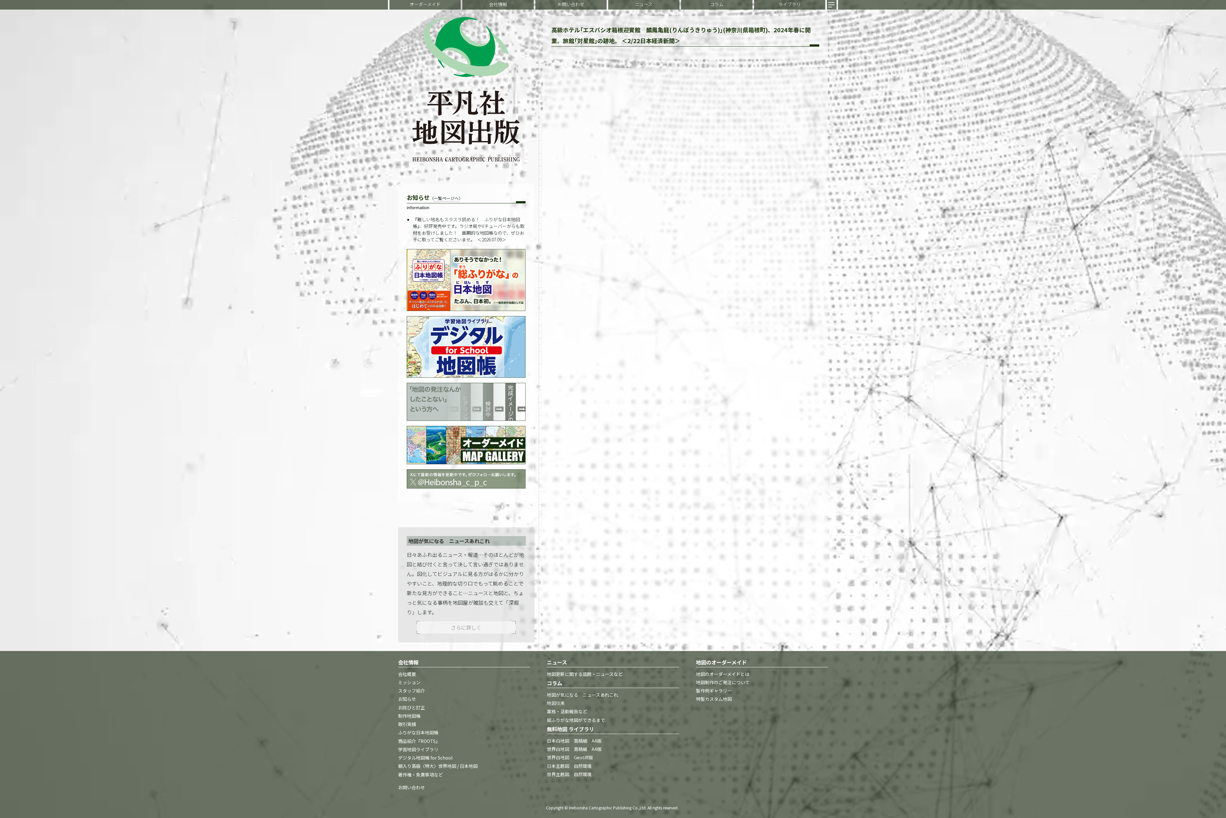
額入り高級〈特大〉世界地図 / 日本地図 (438, 766)
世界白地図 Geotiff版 (570, 757)
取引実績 (407, 724)
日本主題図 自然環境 (569, 766)
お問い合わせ (570, 4)
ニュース (644, 4)
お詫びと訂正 (411, 707)
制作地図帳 (409, 716)
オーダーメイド (425, 4)
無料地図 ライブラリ (570, 729)
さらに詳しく (466, 627)
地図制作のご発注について (723, 682)
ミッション (409, 682)
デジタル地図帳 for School (425, 758)
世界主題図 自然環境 (569, 774)
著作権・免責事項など (420, 774)
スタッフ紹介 (411, 691)
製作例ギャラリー (714, 691)
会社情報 (498, 4)
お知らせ (407, 699)
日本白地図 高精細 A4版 (574, 741)
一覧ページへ (446, 198)
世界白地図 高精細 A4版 (574, 749)
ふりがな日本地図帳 (418, 733)
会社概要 (407, 674)
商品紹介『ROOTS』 (419, 741)
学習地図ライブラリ (418, 749)
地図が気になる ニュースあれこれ (582, 695)
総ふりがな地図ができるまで (576, 720)
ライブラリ (789, 4)
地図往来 (556, 703)
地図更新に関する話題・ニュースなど (585, 674)
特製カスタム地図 (714, 699)
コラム (716, 4)
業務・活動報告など (567, 711)
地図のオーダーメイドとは (722, 674)
